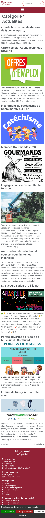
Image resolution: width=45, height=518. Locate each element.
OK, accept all (8, 512)
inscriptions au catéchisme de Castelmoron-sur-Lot (20, 107)
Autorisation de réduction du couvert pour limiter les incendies (19, 254)
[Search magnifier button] (41, 3)
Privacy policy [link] (22, 515)
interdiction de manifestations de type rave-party (20, 29)
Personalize (39, 512)
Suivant (5, 444)
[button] (22, 9)
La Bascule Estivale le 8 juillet (20, 285)
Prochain (39, 444)
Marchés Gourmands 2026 (18, 147)
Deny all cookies (25, 512)
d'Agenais (7, 3)
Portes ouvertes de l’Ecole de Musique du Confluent (20, 338)
